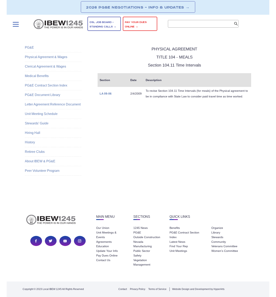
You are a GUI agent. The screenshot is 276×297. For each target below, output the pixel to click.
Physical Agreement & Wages (46, 57)
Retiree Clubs (35, 151)
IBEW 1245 (58, 220)
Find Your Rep (179, 246)
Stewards (217, 237)
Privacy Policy (137, 289)
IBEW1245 (58, 25)
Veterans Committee (224, 246)
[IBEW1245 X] (50, 241)
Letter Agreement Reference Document (53, 104)
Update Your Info (107, 250)
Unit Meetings (178, 250)
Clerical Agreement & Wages (45, 66)
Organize (217, 227)
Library (215, 232)
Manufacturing (142, 246)
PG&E (29, 47)
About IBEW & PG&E (40, 161)
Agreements (104, 241)
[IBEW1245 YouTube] (65, 241)
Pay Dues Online (107, 255)
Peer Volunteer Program (42, 170)
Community (218, 241)
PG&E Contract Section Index (46, 85)
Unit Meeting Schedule (41, 114)
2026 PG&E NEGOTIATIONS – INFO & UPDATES (138, 7)
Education (102, 246)
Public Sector (141, 250)
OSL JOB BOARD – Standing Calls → (103, 24)
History (30, 142)
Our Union (102, 227)
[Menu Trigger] (15, 24)
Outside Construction (146, 237)
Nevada (138, 241)
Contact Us (103, 260)
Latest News (177, 241)
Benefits (175, 227)
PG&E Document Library (42, 95)
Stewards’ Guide (36, 123)
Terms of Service (157, 289)
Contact (122, 289)
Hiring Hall (32, 132)
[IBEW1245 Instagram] (80, 241)
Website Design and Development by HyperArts (198, 289)
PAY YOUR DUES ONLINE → (136, 24)
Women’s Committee (224, 250)
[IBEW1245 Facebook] (36, 241)
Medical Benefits (37, 76)
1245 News (140, 227)
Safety (137, 255)
